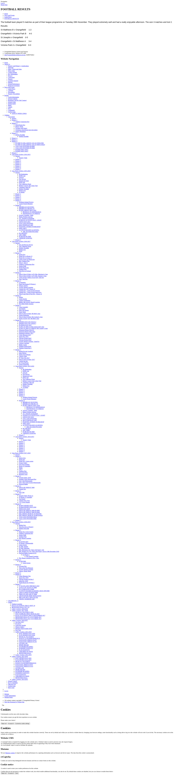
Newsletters (11, 92)
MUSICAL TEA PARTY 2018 (24, 612)
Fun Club (21, 492)
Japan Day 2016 (23, 336)
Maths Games (23, 345)
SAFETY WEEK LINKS (19, 113)
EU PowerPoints (24, 363)
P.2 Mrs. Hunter (23, 546)
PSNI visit (22, 182)
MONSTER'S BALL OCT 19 (20, 607)
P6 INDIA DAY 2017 (25, 325)
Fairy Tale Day (23, 279)
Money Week (19, 126)
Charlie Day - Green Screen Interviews (30, 292)
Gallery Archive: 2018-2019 (20, 609)
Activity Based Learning (26, 287)
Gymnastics (22, 282)
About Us (7, 64)
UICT (20, 469)
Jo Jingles (22, 192)
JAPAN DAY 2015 (24, 222)
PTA (9, 108)
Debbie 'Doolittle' (24, 189)
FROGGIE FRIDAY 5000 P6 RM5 (29, 510)
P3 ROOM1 (22, 561)
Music (10, 105)
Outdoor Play (23, 269)
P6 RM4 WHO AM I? (21, 149)
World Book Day (20, 125)
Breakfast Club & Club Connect (17, 100)
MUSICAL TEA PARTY (26, 637)
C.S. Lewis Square (24, 502)
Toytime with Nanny (21, 128)
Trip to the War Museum (26, 568)
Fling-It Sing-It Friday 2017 (27, 359)
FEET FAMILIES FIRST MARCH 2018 (27, 614)
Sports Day (22, 254)
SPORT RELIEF (24, 645)
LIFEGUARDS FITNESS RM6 (28, 592)
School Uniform (12, 99)
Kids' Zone (11, 687)
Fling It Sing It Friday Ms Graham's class (31, 317)
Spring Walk (22, 266)
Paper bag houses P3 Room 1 (27, 284)
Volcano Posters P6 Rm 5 (26, 579)
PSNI (20, 251)
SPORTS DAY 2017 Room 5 (27, 323)
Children (6, 115)
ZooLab (21, 177)
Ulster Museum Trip (25, 576)
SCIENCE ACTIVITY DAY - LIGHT (30, 220)
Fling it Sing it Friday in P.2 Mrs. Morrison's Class (33, 274)
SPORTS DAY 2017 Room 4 (27, 322)
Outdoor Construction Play (26, 264)
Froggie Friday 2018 (25, 477)
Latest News (8, 17)
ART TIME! (22, 235)
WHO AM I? (23, 228)
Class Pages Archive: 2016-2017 (21, 241)
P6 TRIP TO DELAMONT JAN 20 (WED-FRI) (29, 143)
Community (11, 110)
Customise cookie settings (22, 723)
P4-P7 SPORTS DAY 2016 (27, 633)
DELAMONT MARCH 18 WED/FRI (30, 514)
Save (16, 773)
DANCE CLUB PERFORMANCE (29, 638)
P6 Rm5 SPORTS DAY (26, 505)
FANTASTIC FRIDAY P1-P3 (28, 641)
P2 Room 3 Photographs (26, 543)
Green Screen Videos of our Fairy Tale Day (31, 277)
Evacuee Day (23, 566)
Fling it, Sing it (23, 263)
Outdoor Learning (17, 604)
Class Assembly (23, 307)
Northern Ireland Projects (26, 202)
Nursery (10, 79)
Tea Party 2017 (19, 622)
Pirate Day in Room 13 (25, 256)
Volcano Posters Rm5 (25, 338)
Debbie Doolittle (20, 135)
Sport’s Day (22, 458)
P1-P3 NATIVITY (24, 650)
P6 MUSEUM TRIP (25, 236)
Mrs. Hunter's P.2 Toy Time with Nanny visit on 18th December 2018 (39, 551)
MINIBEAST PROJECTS (26, 208)
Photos (21, 297)
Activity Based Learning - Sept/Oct (29, 341)
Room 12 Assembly (24, 466)
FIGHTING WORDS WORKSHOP (29, 226)
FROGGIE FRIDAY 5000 (26, 487)
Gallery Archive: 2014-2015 (23, 655)
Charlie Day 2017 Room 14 (27, 289)
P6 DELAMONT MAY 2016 (27, 210)
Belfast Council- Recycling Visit (28, 185)
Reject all (3, 723)
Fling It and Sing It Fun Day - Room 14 (30, 294)
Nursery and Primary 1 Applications (18, 66)
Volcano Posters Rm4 (25, 340)
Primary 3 (14, 133)
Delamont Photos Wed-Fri (26, 330)
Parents (6, 95)
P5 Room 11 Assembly (25, 497)
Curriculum (11, 77)
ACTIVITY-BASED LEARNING (29, 230)
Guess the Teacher (20, 625)
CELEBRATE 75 (13, 600)
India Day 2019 (23, 581)
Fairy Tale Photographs (25, 481)
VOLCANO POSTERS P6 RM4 (25, 148)
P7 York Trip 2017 (24, 358)
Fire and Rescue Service (26, 245)
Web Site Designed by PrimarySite (14, 702)
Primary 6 (14, 141)
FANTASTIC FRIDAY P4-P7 (28, 640)
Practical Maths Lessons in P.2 (27, 553)
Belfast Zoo (22, 190)
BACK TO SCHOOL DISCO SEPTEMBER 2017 (30, 615)
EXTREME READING (26, 646)
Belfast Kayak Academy (26, 351)
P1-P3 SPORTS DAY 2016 (27, 635)
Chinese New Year (24, 500)
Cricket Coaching (24, 343)
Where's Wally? (23, 286)
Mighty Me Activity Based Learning (29, 302)
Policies (10, 82)
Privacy (10, 76)
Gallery (10, 602)
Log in (3, 3)
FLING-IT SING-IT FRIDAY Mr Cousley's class (33, 328)
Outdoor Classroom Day (22, 121)
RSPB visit (22, 176)
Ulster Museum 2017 (25, 335)
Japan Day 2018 (23, 578)
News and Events (9, 15)
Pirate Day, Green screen (26, 461)
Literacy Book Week (25, 571)
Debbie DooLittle (24, 528)
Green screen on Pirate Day (27, 259)
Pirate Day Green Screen (26, 532)
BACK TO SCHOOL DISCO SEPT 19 (23, 605)
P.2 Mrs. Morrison (24, 548)
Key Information (13, 74)
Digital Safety (12, 103)
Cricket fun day (23, 361)
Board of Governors (14, 85)
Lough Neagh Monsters (26, 204)
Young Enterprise (24, 315)
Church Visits (23, 356)
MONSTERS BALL (25, 653)
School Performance (14, 84)
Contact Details (12, 72)
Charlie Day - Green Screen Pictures (29, 290)
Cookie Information (10, 695)
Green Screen (23, 299)
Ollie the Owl (12, 684)
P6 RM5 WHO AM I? (21, 151)
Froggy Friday (23, 463)
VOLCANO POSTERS (26, 223)
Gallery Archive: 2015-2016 (23, 632)
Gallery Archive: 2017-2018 (20, 610)
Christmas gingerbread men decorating (26, 130)
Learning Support (13, 80)
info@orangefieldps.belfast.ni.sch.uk (14, 55)
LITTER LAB (23, 643)
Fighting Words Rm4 (25, 346)
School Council (12, 681)
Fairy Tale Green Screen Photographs (30, 482)
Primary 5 (14, 140)
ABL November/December (30, 231)
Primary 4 (14, 138)
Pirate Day (22, 459)
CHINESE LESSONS (25, 238)
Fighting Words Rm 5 (25, 348)
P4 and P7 (18, 623)
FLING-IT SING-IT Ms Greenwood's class (31, 327)
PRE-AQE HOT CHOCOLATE (28, 597)
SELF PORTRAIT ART (26, 225)
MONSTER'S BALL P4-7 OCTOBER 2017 (28, 619)
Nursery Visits (23, 158)
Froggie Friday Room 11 (26, 495)
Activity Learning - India (26, 215)
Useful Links (11, 112)
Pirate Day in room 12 (25, 258)
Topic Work (22, 312)
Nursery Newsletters (14, 94)
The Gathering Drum (25, 184)
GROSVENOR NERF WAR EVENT (30, 596)
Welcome (10, 67)
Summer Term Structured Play (27, 479)
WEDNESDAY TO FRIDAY (31, 213)
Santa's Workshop (20, 131)
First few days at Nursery (26, 527)
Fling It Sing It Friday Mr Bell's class (29, 313)
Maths (21, 468)
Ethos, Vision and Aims (15, 69)
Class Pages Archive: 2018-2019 (21, 522)
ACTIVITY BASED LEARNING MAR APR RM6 (34, 591)
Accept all (10, 723)
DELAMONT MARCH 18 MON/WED (31, 515)
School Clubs (12, 102)
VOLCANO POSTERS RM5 (27, 518)
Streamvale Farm (24, 181)
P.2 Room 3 (26, 555)
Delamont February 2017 (26, 333)
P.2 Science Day (23, 541)
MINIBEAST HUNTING (26, 207)
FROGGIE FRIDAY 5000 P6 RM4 (29, 512)
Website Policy (8, 697)
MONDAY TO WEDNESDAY (32, 212)
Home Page (4, 5)
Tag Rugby (22, 308)
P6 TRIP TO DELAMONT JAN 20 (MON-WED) (30, 144)
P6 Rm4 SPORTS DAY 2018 (27, 507)
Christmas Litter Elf (24, 187)
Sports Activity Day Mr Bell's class (29, 318)
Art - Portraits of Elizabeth (26, 218)
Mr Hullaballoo (23, 174)
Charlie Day (22, 489)
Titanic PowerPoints (25, 354)
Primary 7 (14, 153)
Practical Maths (23, 484)
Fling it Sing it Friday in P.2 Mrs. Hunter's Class (32, 276)
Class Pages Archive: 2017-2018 (21, 453)
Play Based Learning (32, 556)
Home (6, 13)
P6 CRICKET (23, 233)
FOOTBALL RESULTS (11, 18)
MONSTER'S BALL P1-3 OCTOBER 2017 (28, 617)
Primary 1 (14, 120)
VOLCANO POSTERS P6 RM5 (25, 146)
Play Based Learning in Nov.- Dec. (29, 558)
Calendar (10, 90)
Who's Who (11, 71)
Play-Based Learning (25, 538)
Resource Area (23, 474)
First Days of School (25, 271)
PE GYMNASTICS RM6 (26, 589)
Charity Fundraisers (24, 300)
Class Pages (11, 117)
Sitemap (6, 694)
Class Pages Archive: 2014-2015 (21, 154)
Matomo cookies (10, 753)
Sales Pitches (22, 353)
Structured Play (23, 473)
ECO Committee (13, 683)
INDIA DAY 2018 (24, 509)
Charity (10, 107)
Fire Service (22, 179)
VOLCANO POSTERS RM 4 (28, 517)
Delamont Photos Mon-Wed (27, 331)
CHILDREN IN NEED (26, 651)
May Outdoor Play (24, 261)
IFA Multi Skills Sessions (26, 304)
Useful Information (13, 97)
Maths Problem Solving (26, 217)
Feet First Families (24, 464)
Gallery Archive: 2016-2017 (20, 620)
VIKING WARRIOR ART (27, 599)
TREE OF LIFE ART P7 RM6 (28, 594)
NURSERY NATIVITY (26, 648)
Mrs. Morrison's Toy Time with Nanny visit (31, 550)
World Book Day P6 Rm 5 (26, 582)
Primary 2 (14, 123)
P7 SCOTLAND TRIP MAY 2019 (29, 586)
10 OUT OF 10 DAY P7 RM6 (28, 587)
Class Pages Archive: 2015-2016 (21, 171)
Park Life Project (24, 310)
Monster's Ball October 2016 (23, 628)
